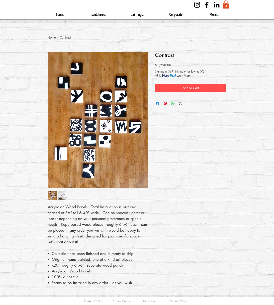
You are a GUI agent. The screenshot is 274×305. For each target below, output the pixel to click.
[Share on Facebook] (157, 103)
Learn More (184, 75)
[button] (225, 4)
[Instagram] (197, 5)
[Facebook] (207, 5)
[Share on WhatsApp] (172, 103)
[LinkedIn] (217, 5)
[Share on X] (180, 103)
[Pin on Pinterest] (165, 103)
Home (52, 37)
